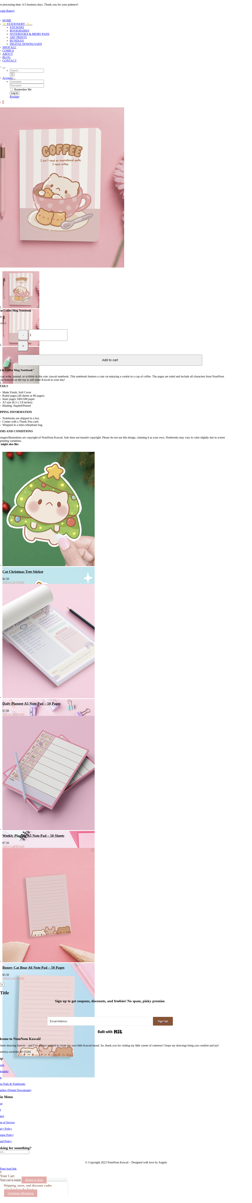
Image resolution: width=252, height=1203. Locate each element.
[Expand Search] (3, 67)
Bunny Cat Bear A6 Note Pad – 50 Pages (33, 968)
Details (20, 582)
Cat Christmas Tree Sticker (22, 572)
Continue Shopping (21, 1193)
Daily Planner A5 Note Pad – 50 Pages (31, 703)
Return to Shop (34, 1180)
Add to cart (110, 360)
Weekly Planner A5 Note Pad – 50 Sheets (33, 836)
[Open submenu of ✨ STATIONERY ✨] (30, 25)
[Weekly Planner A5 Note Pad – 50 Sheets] (58, 773)
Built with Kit (110, 1031)
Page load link (8, 1168)
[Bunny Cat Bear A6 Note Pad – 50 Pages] (58, 905)
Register (14, 96)
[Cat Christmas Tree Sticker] (58, 509)
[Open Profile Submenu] (13, 79)
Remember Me (22, 89)
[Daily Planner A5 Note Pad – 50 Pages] (58, 641)
